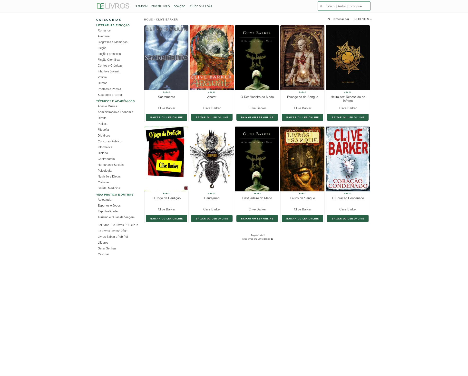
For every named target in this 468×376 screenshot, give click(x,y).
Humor (102, 83)
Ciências (103, 182)
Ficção (102, 48)
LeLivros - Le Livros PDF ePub (118, 225)
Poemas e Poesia (109, 89)
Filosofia (103, 129)
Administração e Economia (115, 112)
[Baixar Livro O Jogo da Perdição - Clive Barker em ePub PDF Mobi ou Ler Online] (165, 159)
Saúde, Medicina (109, 188)
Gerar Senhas (107, 248)
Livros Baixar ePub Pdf (113, 236)
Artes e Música (107, 106)
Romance (104, 30)
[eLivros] (112, 6)
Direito (102, 118)
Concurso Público (109, 141)
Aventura (104, 36)
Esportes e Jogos (109, 205)
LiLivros (103, 242)
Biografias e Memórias (112, 42)
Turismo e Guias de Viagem (116, 217)
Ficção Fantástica (109, 54)
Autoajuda (104, 199)
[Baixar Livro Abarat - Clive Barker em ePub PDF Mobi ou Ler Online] (210, 57)
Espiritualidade (108, 211)
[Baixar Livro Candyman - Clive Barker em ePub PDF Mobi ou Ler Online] (210, 159)
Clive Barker (166, 108)
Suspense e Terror (110, 95)
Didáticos (104, 135)
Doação (179, 6)
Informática (105, 147)
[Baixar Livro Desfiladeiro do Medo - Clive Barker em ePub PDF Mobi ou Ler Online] (255, 159)
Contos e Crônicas (110, 65)
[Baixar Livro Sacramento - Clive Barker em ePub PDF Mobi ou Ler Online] (165, 57)
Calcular (103, 254)
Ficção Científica (109, 59)
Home (148, 19)
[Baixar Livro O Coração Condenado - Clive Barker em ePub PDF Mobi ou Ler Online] (346, 159)
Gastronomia (106, 159)
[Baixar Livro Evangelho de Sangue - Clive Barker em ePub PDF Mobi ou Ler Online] (301, 57)
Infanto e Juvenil (108, 71)
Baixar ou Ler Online (166, 117)
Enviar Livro (160, 6)
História (103, 153)
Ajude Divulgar (201, 6)
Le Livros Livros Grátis (112, 231)
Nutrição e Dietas (109, 176)
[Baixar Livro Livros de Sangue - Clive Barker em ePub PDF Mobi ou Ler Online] (301, 159)
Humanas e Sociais (111, 165)
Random (141, 6)
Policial (102, 77)
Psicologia (105, 170)
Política (102, 124)
